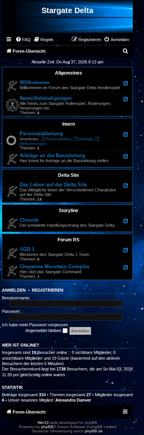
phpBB (47, 427)
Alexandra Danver (73, 400)
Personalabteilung (41, 133)
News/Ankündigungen (46, 98)
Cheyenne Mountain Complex (54, 266)
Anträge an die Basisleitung (52, 155)
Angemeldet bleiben (44, 330)
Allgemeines (68, 73)
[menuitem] (23, 39)
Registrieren (47, 290)
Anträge (86, 139)
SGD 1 (27, 249)
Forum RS (68, 239)
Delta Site (68, 175)
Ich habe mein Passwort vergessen (35, 324)
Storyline (68, 210)
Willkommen (35, 82)
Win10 (43, 422)
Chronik (29, 220)
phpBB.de (94, 431)
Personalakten (58, 139)
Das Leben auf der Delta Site (53, 185)
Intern (68, 124)
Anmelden (14, 290)
